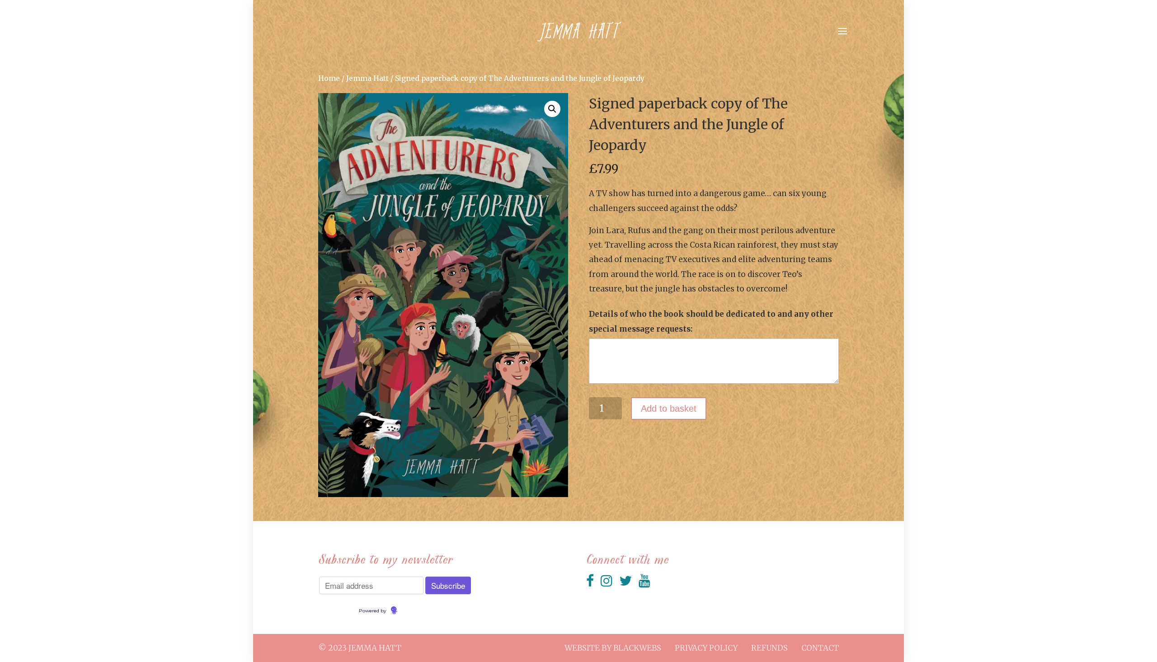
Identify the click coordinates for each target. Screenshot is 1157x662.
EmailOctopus (414, 611)
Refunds (769, 648)
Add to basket (668, 408)
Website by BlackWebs (612, 648)
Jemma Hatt (367, 78)
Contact (820, 648)
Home (329, 78)
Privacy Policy (706, 648)
